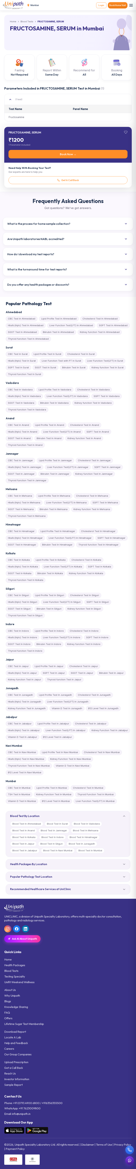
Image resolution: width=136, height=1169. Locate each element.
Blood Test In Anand (23, 830)
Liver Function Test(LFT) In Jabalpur (66, 730)
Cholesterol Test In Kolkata (86, 559)
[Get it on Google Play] (37, 1130)
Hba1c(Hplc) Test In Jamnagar (24, 467)
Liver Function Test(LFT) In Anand (62, 431)
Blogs (7, 1001)
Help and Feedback (16, 1043)
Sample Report (13, 1085)
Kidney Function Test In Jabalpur (110, 730)
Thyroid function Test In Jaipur (64, 679)
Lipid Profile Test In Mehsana (54, 495)
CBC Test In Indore (18, 630)
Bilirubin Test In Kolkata (50, 573)
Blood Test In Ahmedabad (26, 823)
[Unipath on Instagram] (7, 928)
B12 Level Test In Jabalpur (57, 737)
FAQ (7, 1012)
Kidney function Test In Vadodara (93, 402)
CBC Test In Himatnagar (21, 531)
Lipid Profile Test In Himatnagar (58, 531)
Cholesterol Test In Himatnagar (98, 531)
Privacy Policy (122, 1144)
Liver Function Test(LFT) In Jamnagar (67, 467)
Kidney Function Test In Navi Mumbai (70, 759)
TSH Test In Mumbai (19, 794)
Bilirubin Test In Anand (49, 438)
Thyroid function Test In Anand (25, 445)
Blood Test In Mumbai (90, 850)
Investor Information (16, 1079)
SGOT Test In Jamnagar (21, 473)
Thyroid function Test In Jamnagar (27, 480)
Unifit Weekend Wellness (19, 982)
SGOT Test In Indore (19, 644)
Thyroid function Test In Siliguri (25, 615)
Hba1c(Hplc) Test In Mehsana (24, 502)
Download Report (15, 1031)
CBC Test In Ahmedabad (21, 318)
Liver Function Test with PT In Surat (61, 360)
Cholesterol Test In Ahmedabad (100, 318)
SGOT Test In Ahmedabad (22, 332)
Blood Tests (27, 22)
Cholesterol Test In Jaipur (83, 666)
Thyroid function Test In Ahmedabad (28, 338)
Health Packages (14, 965)
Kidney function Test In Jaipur (24, 679)
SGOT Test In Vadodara (21, 402)
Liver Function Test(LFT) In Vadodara (67, 396)
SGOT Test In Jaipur (82, 672)
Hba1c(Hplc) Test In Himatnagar (25, 537)
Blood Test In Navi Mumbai (57, 850)
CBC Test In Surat (18, 354)
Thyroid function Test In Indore (25, 650)
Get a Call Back (13, 1068)
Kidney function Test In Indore (83, 644)
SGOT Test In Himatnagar (22, 544)
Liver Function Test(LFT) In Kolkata (63, 566)
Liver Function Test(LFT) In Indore (61, 637)
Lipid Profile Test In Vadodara (55, 389)
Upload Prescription (16, 1062)
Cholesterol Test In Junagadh (94, 694)
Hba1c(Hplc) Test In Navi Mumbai (26, 759)
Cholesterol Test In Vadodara (93, 389)
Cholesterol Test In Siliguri (84, 595)
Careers (9, 1048)
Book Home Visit (117, 5)
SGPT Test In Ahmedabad (113, 325)
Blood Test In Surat (57, 823)
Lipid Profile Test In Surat (47, 354)
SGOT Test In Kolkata (19, 573)
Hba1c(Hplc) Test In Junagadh (24, 701)
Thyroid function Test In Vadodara (27, 409)
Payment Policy (15, 1149)
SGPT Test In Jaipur (54, 672)
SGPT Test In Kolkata (99, 566)
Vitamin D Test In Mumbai (22, 801)
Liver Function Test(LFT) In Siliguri (62, 602)
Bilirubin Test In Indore (48, 644)
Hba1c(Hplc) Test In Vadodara (24, 396)
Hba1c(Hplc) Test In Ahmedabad (25, 325)
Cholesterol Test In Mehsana (92, 495)
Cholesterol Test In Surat (81, 354)
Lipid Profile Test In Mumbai (51, 787)
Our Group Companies (18, 1054)
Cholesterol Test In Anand (84, 425)
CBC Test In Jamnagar (20, 460)
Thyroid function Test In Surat (24, 374)
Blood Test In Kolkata (23, 837)
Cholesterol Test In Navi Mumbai (102, 752)
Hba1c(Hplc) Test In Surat (22, 360)
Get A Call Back (70, 180)
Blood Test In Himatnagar (83, 837)
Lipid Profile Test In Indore (49, 630)
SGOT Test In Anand (19, 438)
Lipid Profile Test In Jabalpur (53, 723)
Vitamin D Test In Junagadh (67, 708)
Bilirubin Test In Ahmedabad (58, 332)
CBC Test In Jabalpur (20, 723)
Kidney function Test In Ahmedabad (100, 332)
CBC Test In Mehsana (20, 495)
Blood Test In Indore (52, 837)
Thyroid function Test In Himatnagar (98, 544)
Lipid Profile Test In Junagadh (55, 694)
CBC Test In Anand (18, 425)
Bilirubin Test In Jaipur (111, 672)
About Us (10, 990)
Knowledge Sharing (16, 1007)
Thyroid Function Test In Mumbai (95, 794)
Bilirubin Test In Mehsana (53, 509)
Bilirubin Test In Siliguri (49, 608)
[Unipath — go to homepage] (14, 5)
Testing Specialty (14, 976)
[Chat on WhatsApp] (129, 1160)
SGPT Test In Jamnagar (107, 467)
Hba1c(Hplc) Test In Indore (22, 637)
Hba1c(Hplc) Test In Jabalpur (24, 730)
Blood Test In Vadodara (87, 823)
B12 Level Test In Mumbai (56, 801)
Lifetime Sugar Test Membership (24, 1024)
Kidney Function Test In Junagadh (27, 708)
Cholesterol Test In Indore (84, 630)
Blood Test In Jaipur (23, 843)
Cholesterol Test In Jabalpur (90, 723)
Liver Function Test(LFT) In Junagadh (67, 701)
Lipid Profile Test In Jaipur (49, 666)
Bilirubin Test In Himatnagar (57, 544)
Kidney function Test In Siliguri (84, 608)
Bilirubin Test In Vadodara (54, 402)
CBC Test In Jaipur (18, 666)
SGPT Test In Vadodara (107, 396)
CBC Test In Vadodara (20, 389)
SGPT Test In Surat (18, 367)
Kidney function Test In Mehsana (91, 509)
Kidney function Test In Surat (108, 367)
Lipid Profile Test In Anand (49, 425)
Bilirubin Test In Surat (74, 367)
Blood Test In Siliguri (51, 843)
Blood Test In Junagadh (82, 843)
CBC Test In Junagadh (20, 694)
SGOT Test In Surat (45, 367)
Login (101, 5)
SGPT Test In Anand (98, 431)
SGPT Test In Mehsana (105, 502)
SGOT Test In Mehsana (21, 509)
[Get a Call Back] (129, 1150)
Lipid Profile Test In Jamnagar (55, 460)
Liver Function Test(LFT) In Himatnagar (70, 537)
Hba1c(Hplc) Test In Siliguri (22, 602)
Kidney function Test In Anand (84, 438)
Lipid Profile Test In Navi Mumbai (60, 752)
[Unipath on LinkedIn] (25, 928)
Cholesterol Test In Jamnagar (94, 460)
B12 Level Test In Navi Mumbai (24, 772)
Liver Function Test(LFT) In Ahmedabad (71, 325)
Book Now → (68, 154)
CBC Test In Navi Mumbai (22, 752)
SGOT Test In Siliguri (19, 608)
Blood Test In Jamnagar (54, 830)
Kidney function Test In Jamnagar (94, 473)
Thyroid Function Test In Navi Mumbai (29, 765)
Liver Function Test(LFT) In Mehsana (66, 502)
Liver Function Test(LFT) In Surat (105, 360)
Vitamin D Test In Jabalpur (22, 737)
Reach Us (10, 1073)
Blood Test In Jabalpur (24, 850)
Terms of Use (104, 1144)
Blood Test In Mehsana (85, 830)
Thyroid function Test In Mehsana (27, 516)
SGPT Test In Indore (97, 637)
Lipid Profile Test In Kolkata (51, 559)
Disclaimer (87, 1144)
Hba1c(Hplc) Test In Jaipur (22, 672)
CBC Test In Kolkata (19, 559)
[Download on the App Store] (14, 1130)
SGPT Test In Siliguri (98, 602)
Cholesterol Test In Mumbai (88, 787)
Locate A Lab (12, 1037)
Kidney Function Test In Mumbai (53, 794)
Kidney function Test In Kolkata (86, 573)
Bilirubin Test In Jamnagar (55, 473)
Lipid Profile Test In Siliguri (49, 595)
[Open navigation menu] (131, 5)
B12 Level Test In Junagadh (103, 708)
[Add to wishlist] (126, 132)
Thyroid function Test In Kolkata (25, 580)
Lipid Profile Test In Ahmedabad (58, 318)
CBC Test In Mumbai (19, 787)
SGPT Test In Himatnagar (111, 537)
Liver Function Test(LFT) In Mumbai (95, 801)
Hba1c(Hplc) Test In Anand (22, 431)
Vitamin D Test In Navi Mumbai (72, 765)
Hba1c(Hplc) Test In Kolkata (23, 566)
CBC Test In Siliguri (18, 595)
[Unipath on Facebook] (16, 928)
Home (13, 22)
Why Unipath (12, 995)
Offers (8, 1018)
